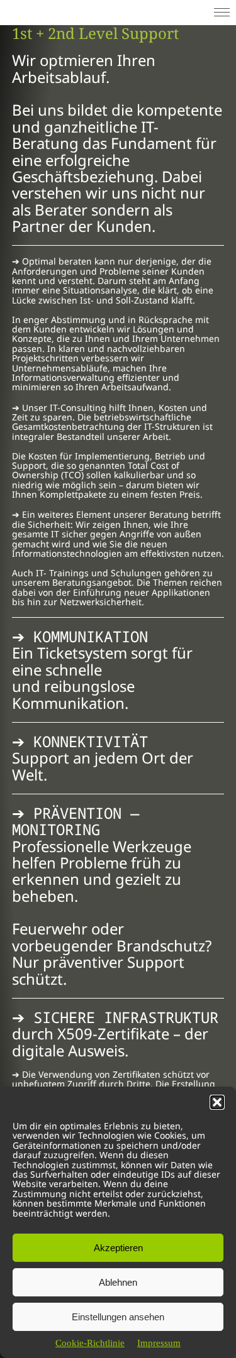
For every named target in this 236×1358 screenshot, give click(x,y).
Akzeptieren (118, 1247)
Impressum (159, 1343)
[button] (217, 1102)
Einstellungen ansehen (118, 1316)
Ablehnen (118, 1282)
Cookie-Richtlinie (90, 1343)
